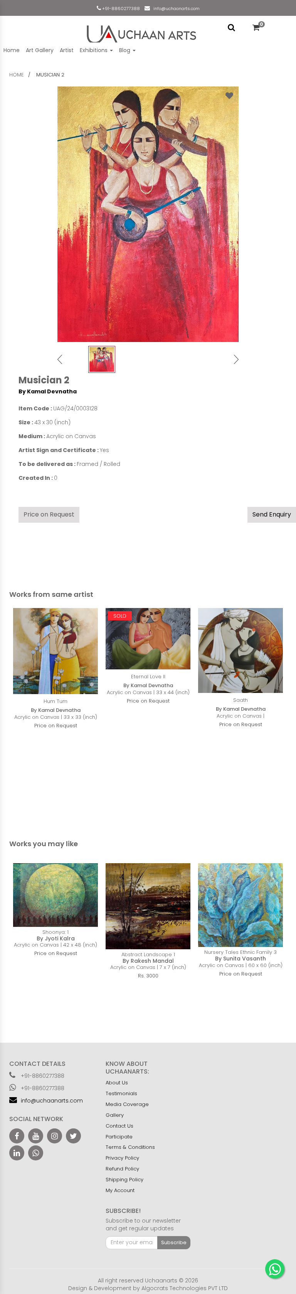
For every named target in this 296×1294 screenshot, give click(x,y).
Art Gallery (40, 50)
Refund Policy (122, 1168)
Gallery (115, 1115)
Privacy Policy (122, 1158)
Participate (119, 1136)
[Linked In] (16, 1152)
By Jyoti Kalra (56, 938)
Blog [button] (125, 50)
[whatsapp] (35, 1152)
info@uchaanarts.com (175, 8)
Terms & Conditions (130, 1147)
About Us (117, 1082)
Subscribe (174, 1242)
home (16, 74)
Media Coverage (127, 1104)
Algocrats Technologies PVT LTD (184, 1288)
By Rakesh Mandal (148, 961)
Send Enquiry (271, 514)
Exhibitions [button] (94, 50)
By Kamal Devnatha (47, 391)
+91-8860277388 (120, 8)
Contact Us (119, 1126)
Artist (67, 50)
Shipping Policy (124, 1179)
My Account (120, 1190)
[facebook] (16, 1135)
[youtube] (35, 1135)
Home (11, 50)
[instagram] (54, 1135)
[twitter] (73, 1135)
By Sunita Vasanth (240, 958)
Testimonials (121, 1093)
